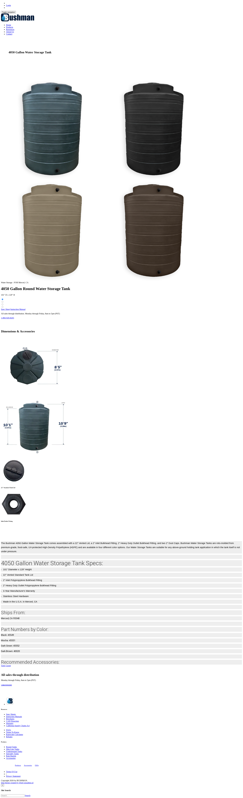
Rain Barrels (11, 756)
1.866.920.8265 (6, 685)
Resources (10, 29)
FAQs (8, 730)
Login (8, 5)
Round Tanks (11, 747)
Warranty (9, 723)
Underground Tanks (14, 751)
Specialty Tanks (12, 754)
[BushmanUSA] (17, 21)
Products (9, 27)
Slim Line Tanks (12, 749)
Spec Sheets (11, 714)
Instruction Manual (17, 309)
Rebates (9, 737)
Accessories (11, 758)
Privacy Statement (13, 776)
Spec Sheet (5, 309)
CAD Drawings (12, 721)
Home (8, 25)
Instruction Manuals (14, 717)
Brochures (10, 719)
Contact (9, 34)
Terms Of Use (11, 772)
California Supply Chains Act (18, 726)
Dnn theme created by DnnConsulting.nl (17, 783)
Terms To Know (12, 732)
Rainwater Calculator (14, 734)
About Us (10, 32)
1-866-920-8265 (7, 318)
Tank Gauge (6, 666)
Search (27, 795)
